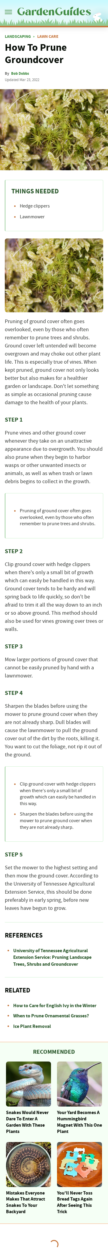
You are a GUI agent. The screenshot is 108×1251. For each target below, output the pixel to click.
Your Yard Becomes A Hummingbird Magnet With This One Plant (79, 1122)
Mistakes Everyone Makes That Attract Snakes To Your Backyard (25, 1202)
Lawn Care (47, 37)
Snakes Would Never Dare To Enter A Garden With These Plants (27, 1122)
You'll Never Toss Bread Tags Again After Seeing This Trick (74, 1202)
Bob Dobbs (20, 73)
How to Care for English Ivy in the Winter (54, 1006)
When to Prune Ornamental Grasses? (51, 1016)
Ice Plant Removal (32, 1026)
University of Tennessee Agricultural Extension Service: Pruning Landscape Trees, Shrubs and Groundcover (52, 957)
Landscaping (18, 37)
